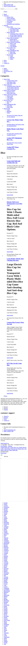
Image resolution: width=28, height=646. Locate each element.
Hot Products (4, 446)
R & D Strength (11, 18)
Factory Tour (10, 17)
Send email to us (5, 443)
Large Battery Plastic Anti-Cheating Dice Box (15, 259)
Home (5, 14)
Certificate (9, 22)
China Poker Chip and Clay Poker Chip (14, 449)
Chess (11, 56)
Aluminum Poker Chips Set (16, 33)
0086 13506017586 (8, 431)
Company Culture (11, 19)
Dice (5, 72)
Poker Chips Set (11, 32)
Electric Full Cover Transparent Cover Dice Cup (14, 203)
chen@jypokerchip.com (9, 6)
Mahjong (12, 57)
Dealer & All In (10, 91)
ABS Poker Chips (14, 31)
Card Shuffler (13, 46)
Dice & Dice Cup (11, 47)
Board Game (10, 54)
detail (11, 195)
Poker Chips (10, 26)
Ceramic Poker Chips (15, 28)
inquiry (8, 195)
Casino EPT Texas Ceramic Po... (13, 148)
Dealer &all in (13, 39)
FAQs (5, 61)
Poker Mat (12, 52)
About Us (6, 15)
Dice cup (12, 49)
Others (11, 59)
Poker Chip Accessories (13, 38)
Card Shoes (13, 45)
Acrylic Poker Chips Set (16, 35)
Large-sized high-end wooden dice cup (13, 161)
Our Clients (10, 21)
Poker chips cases (14, 40)
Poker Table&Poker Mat (13, 50)
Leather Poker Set (5, 447)
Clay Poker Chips (14, 29)
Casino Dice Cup (14, 447)
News (5, 60)
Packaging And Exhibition (13, 24)
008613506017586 (8, 4)
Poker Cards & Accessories (13, 42)
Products (6, 25)
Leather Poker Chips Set (16, 36)
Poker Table (13, 53)
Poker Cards (13, 43)
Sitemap (10, 446)
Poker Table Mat (13, 450)
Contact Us (6, 63)
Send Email (3, 453)
